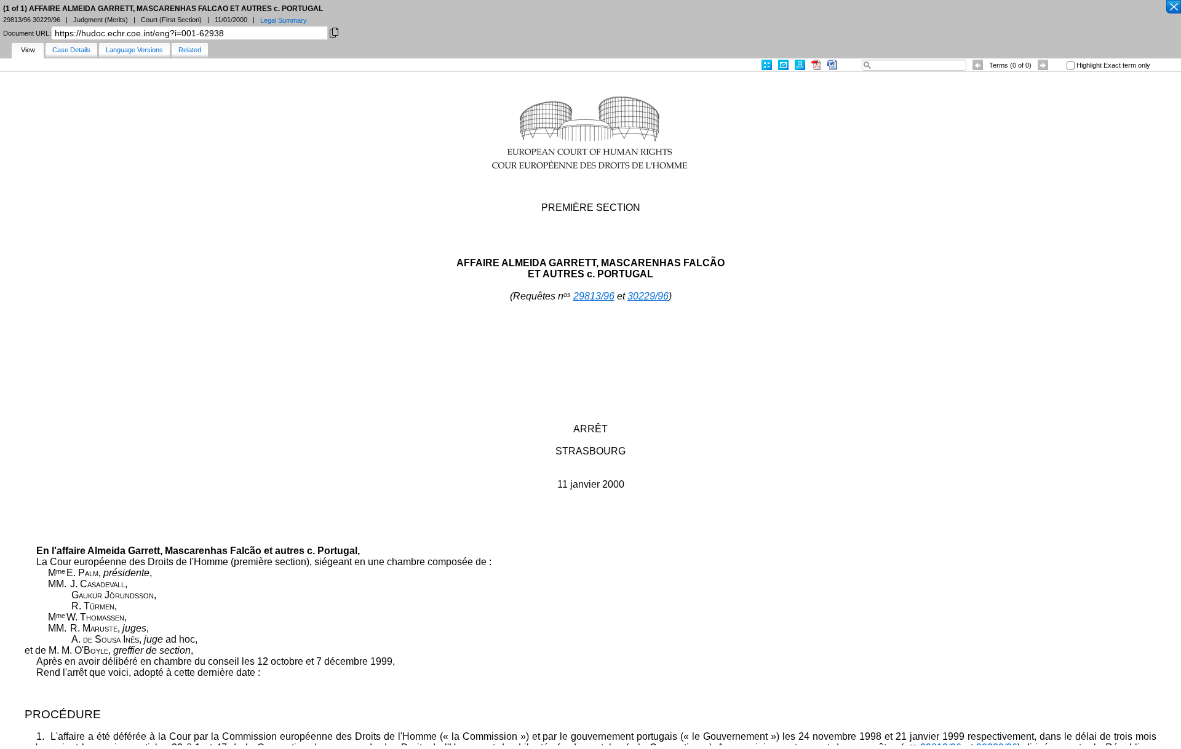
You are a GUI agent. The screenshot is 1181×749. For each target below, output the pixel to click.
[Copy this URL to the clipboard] (334, 32)
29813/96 (593, 296)
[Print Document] (800, 65)
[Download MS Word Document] (832, 65)
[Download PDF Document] (816, 65)
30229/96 (648, 296)
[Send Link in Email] (783, 65)
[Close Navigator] (1173, 7)
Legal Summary (283, 20)
